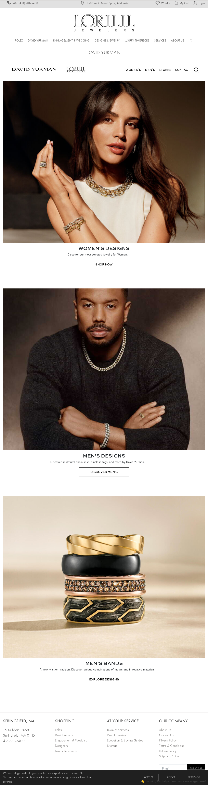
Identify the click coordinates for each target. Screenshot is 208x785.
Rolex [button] (19, 40)
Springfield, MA (19, 721)
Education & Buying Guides (125, 740)
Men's (150, 70)
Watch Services (117, 735)
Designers (61, 746)
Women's (133, 70)
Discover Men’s (104, 472)
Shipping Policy (169, 756)
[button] (191, 40)
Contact (182, 70)
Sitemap (112, 746)
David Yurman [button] (38, 40)
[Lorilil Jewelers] (104, 22)
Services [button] (160, 40)
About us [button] (177, 40)
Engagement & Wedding (71, 740)
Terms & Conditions (171, 746)
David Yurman (64, 735)
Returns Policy (167, 751)
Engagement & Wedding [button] (71, 40)
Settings (194, 777)
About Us (165, 730)
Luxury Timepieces (66, 751)
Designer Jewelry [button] (107, 40)
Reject (171, 777)
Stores (165, 70)
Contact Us (166, 735)
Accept (148, 777)
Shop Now (104, 264)
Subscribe (196, 768)
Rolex (58, 730)
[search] (194, 71)
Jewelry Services (118, 730)
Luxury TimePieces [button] (137, 40)
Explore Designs (104, 679)
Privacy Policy (168, 740)
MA (25, 3)
